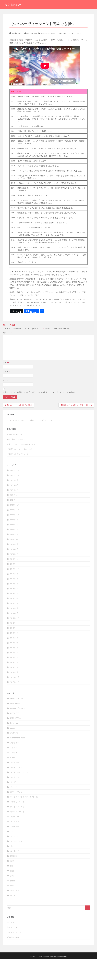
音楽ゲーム (14, 890)
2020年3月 (14, 544)
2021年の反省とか (14, 434)
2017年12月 (14, 677)
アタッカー (14, 742)
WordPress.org (13, 937)
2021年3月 (14, 490)
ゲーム (13, 757)
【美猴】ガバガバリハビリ (17, 454)
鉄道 (12, 885)
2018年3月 (14, 662)
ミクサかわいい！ (15, 4)
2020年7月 (14, 529)
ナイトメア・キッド (18, 806)
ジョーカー (14, 787)
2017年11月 (14, 682)
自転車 (13, 880)
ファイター (79, 33)
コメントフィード (14, 932)
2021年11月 (14, 475)
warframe (14, 733)
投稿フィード (12, 927)
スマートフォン (16, 792)
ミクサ (13, 831)
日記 (12, 870)
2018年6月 (14, 647)
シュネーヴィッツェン (65, 33)
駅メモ (13, 895)
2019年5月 (14, 593)
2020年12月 (14, 505)
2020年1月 (14, 554)
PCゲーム (14, 723)
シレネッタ (14, 777)
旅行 (12, 866)
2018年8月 (14, 638)
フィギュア (14, 821)
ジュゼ (13, 782)
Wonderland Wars (48, 33)
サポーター (14, 762)
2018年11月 (14, 623)
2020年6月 (14, 534)
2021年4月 (14, 485)
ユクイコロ (14, 836)
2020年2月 (14, 549)
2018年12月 (14, 618)
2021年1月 (14, 500)
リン (12, 846)
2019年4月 (14, 598)
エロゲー (13, 752)
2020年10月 (14, 514)
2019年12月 (14, 559)
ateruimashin (31, 33)
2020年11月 (14, 510)
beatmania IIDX (16, 698)
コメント (7, 333)
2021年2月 (14, 495)
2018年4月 (14, 657)
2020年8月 (14, 524)
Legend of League (17, 708)
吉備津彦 (13, 856)
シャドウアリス (16, 767)
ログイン (10, 922)
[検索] (87, 907)
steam (12, 728)
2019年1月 (14, 613)
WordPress (63, 956)
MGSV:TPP (14, 713)
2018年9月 (14, 633)
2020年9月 (14, 519)
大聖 (12, 861)
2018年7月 (14, 642)
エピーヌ (13, 747)
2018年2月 (14, 667)
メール (7, 371)
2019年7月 (14, 583)
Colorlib (47, 956)
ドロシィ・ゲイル (17, 802)
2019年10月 (14, 569)
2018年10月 (14, 628)
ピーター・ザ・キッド (19, 811)
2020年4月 (14, 539)
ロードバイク (15, 851)
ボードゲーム (15, 826)
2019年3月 (14, 603)
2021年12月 (14, 470)
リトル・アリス (16, 841)
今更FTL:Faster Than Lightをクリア (21, 444)
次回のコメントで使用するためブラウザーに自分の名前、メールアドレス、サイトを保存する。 (41, 392)
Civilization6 (15, 703)
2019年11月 (14, 564)
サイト (5, 380)
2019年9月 (14, 574)
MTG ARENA (15, 718)
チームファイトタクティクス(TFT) (24, 797)
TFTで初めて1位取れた (16, 439)
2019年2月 (14, 608)
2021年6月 (14, 480)
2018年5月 (14, 652)
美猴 (12, 875)
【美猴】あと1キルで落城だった (20, 449)
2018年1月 (14, 672)
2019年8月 (14, 578)
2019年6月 (14, 588)
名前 (6, 362)
